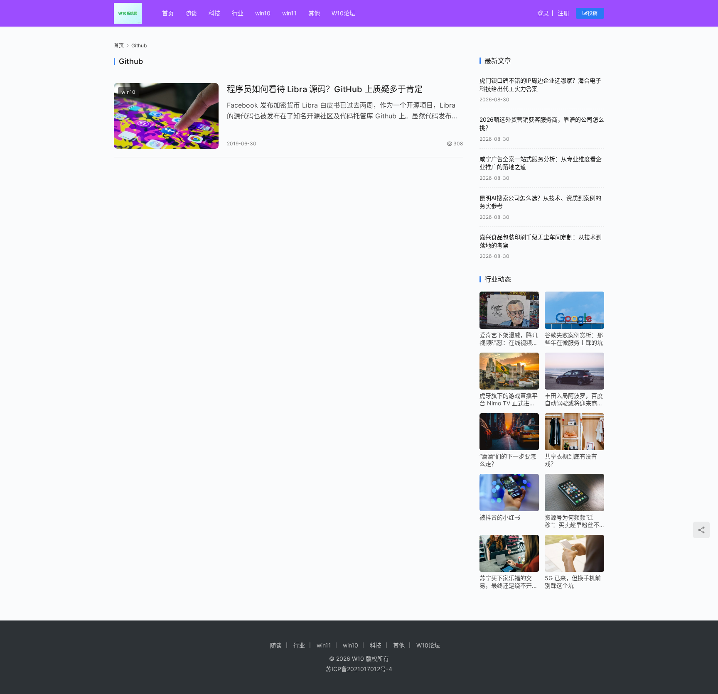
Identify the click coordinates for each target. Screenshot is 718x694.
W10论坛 (343, 13)
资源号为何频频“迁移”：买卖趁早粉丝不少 (572, 521)
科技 (214, 13)
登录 (543, 13)
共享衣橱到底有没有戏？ (571, 460)
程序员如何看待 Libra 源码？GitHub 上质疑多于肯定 (325, 89)
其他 (314, 13)
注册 (563, 13)
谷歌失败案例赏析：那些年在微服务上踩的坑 (574, 338)
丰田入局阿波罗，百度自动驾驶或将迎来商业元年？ (574, 399)
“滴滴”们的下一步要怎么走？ (507, 460)
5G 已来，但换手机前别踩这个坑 (573, 581)
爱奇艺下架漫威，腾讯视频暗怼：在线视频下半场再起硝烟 (508, 338)
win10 (262, 13)
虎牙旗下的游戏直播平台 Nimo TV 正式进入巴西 (508, 399)
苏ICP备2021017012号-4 (359, 668)
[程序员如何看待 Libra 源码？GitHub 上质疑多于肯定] (166, 116)
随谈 (191, 13)
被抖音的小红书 (499, 517)
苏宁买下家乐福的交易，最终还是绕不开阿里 (508, 581)
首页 (168, 13)
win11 (289, 13)
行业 (237, 13)
